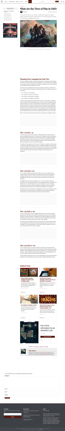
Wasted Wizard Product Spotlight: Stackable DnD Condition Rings (27, 279)
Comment (7, 375)
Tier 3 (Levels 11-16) (7, 17)
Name (6, 388)
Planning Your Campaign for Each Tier (9, 11)
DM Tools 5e (22, 6)
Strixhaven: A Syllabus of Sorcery (46, 353)
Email (6, 391)
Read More (23, 292)
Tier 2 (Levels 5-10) (7, 15)
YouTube (46, 346)
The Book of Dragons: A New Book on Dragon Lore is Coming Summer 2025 (47, 306)
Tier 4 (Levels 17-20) (8, 19)
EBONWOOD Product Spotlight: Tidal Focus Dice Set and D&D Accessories (47, 279)
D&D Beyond (43, 354)
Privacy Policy (40, 429)
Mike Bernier (25, 11)
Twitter (40, 346)
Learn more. (48, 49)
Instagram (37, 346)
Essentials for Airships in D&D (29, 305)
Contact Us (41, 428)
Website (6, 394)
